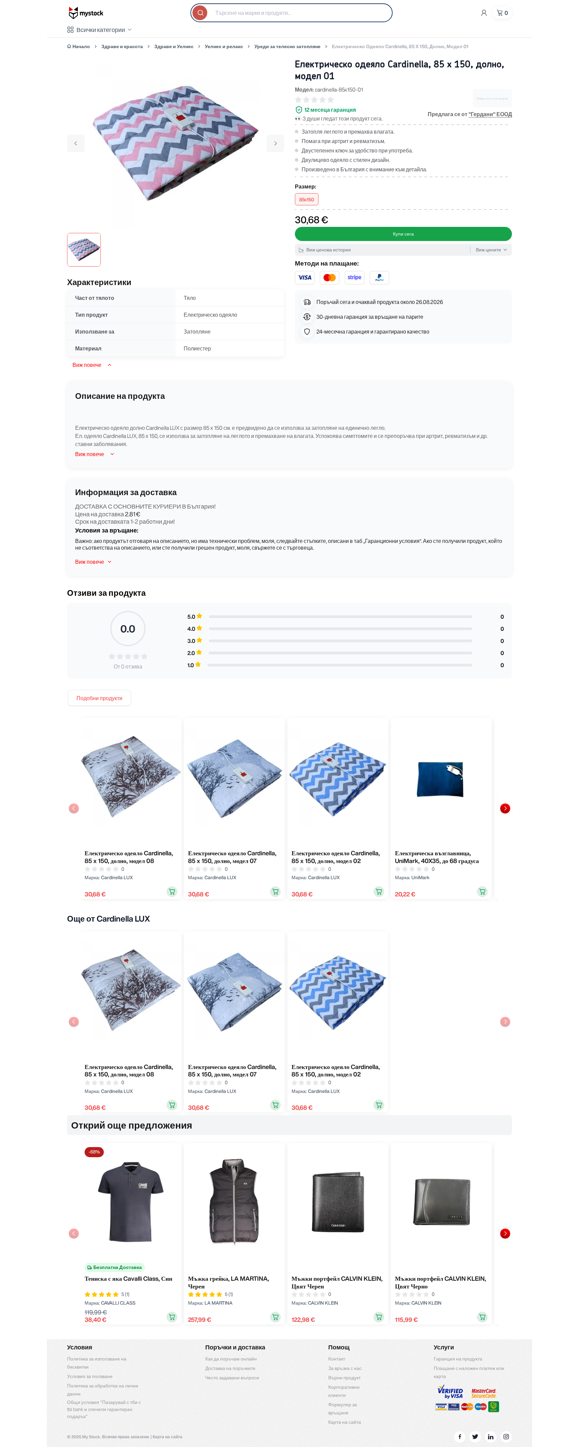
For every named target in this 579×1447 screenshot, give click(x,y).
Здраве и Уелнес (173, 46)
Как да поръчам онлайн (231, 1358)
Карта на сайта (344, 1422)
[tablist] (99, 698)
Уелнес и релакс (224, 46)
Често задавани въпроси (232, 1377)
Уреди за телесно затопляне (287, 46)
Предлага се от (470, 114)
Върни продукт (344, 1377)
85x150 (306, 199)
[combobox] (291, 12)
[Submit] (200, 12)
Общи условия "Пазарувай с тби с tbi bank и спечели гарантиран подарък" (104, 1409)
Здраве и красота (122, 46)
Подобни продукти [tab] (99, 698)
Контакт (336, 1358)
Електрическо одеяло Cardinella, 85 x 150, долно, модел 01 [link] (400, 46)
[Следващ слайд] (505, 808)
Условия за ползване (90, 1376)
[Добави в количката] (171, 891)
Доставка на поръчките (230, 1368)
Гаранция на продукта (458, 1358)
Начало (81, 46)
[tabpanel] (289, 808)
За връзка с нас (345, 1368)
